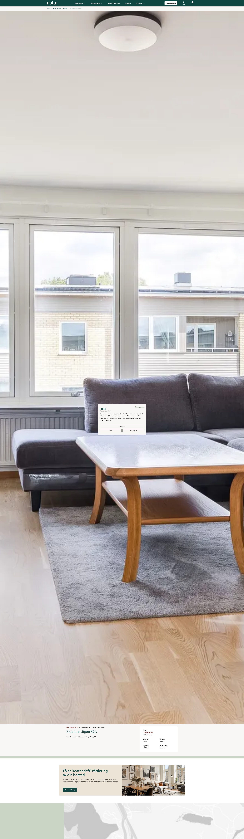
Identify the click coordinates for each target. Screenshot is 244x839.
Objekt (65, 8)
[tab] (52, 3)
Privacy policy (139, 407)
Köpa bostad (57, 8)
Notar (49, 8)
